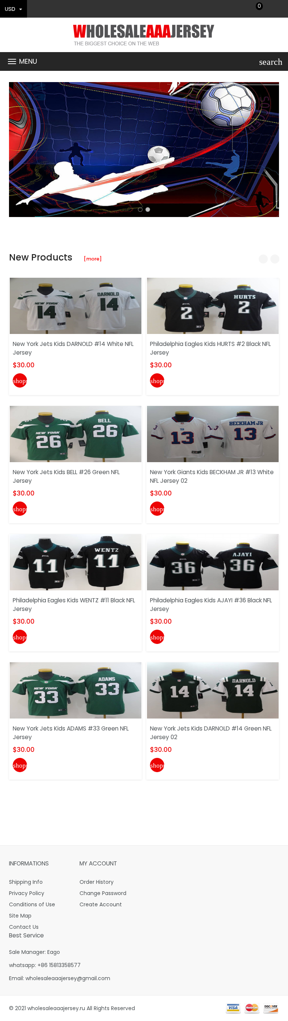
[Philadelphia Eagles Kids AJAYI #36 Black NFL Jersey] (213, 562)
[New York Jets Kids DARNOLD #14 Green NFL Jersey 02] (213, 690)
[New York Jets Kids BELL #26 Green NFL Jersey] (75, 433)
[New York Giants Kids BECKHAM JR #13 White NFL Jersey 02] (213, 433)
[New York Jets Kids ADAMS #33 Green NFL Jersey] (75, 690)
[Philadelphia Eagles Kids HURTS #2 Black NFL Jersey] (213, 305)
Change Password (103, 893)
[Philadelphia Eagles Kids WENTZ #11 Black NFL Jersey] (75, 562)
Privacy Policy (26, 893)
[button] (140, 209)
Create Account (101, 904)
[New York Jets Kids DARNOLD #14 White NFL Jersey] (75, 305)
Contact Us (24, 927)
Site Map (20, 915)
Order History (97, 882)
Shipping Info (26, 882)
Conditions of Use (32, 904)
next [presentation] (271, 149)
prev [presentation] (16, 149)
